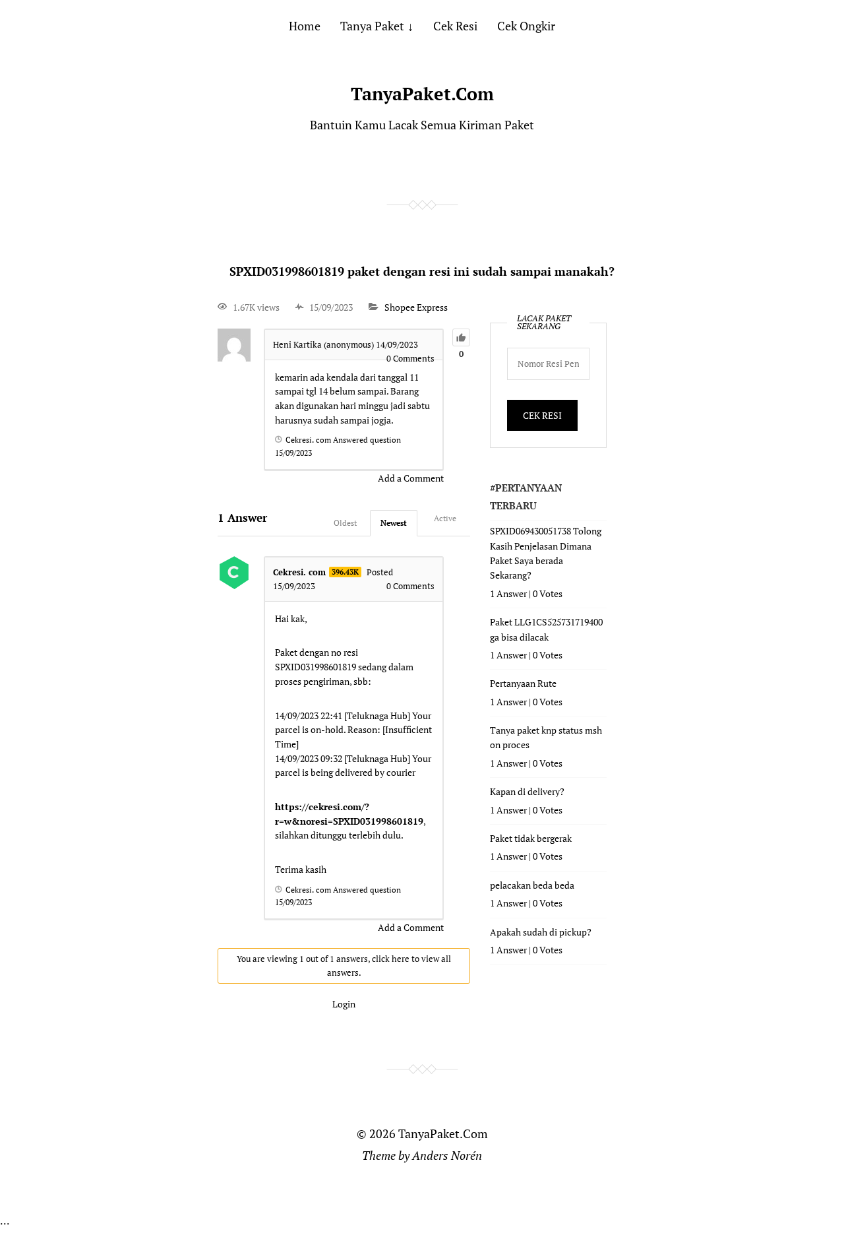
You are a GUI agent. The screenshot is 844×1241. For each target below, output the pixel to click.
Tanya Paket (372, 26)
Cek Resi (455, 26)
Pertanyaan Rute (523, 683)
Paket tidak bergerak (531, 838)
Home (304, 26)
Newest (393, 523)
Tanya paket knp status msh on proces (546, 737)
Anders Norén (447, 1155)
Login (343, 1004)
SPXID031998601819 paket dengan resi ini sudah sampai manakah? (422, 271)
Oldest (345, 523)
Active (445, 518)
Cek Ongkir (526, 26)
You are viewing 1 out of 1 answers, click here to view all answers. (344, 965)
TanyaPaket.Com (422, 94)
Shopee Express (416, 307)
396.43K (345, 572)
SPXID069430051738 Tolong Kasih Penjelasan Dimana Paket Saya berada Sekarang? (545, 553)
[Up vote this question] (461, 337)
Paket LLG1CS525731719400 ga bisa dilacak (546, 629)
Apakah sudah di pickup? (540, 932)
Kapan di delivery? (527, 791)
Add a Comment (411, 478)
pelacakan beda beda (532, 885)
